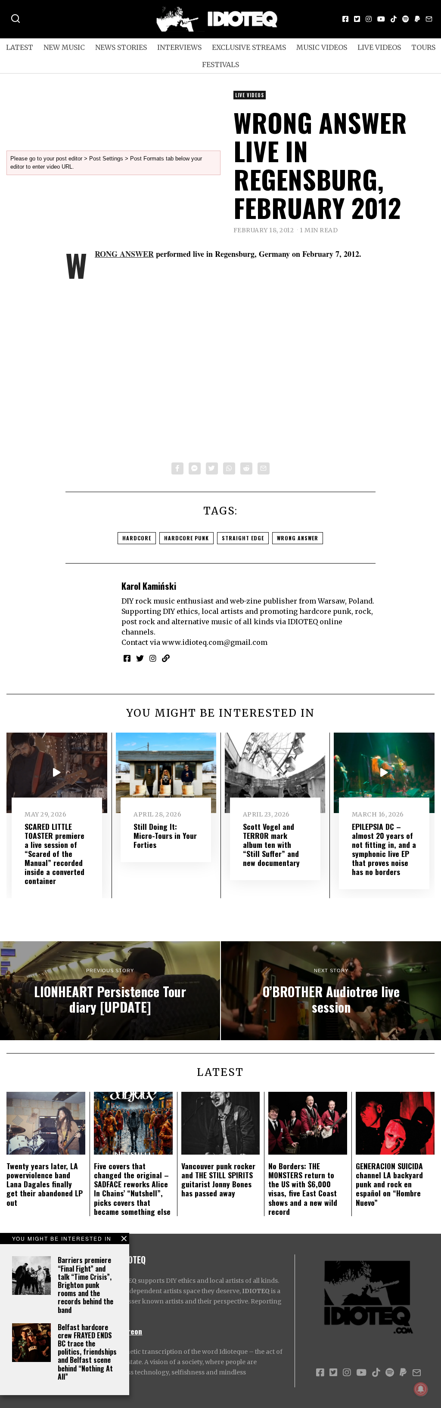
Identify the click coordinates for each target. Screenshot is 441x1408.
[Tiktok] (393, 19)
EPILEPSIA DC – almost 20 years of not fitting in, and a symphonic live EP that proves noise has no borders (384, 849)
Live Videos (379, 47)
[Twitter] (357, 19)
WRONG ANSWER (124, 253)
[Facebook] (345, 19)
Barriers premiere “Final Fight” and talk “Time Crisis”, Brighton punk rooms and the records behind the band (85, 1285)
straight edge (243, 538)
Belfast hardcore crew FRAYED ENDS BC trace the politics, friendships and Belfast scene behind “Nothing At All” (87, 1352)
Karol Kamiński (148, 585)
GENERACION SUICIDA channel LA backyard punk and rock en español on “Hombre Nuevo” (389, 1184)
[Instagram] (368, 19)
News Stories (121, 47)
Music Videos (321, 47)
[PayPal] (417, 19)
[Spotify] (405, 19)
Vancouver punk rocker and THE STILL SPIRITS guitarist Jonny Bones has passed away (218, 1179)
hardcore (136, 538)
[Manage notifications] (421, 1389)
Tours (423, 47)
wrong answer (297, 538)
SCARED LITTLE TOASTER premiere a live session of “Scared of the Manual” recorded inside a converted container (54, 854)
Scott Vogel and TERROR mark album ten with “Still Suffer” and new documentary (271, 844)
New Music (64, 47)
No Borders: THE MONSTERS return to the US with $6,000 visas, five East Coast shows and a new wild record (302, 1188)
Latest (19, 47)
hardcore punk (186, 538)
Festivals (220, 64)
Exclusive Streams (249, 47)
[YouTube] (381, 19)
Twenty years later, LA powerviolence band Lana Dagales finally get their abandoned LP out (44, 1184)
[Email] (429, 19)
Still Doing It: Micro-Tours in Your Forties (165, 835)
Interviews (179, 47)
